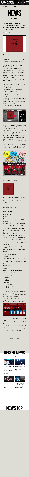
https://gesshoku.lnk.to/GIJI (9, 207)
